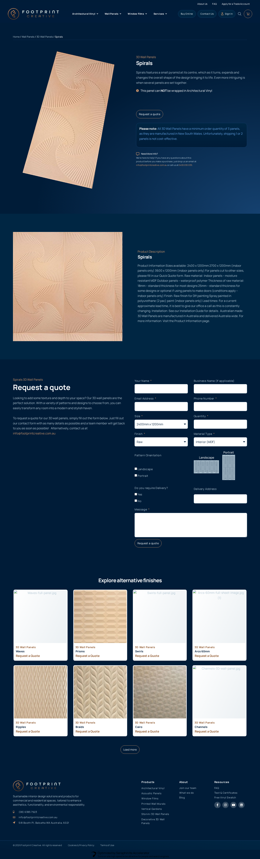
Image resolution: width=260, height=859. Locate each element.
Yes (140, 494)
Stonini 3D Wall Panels (155, 814)
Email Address (144, 398)
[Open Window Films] (146, 14)
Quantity (200, 416)
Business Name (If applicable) (214, 381)
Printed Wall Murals (153, 803)
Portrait (143, 476)
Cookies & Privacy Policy (81, 845)
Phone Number (204, 398)
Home (16, 36)
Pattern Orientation (148, 455)
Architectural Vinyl (152, 788)
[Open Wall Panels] (120, 14)
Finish (139, 434)
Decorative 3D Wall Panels (153, 821)
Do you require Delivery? (151, 488)
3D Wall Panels (45, 36)
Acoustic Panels (151, 793)
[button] (130, 749)
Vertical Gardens (151, 809)
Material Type (203, 434)
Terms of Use (107, 845)
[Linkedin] (241, 805)
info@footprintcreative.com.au (151, 165)
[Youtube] (233, 805)
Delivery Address (205, 489)
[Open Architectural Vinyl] (97, 14)
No (139, 501)
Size (138, 416)
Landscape (145, 469)
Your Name (142, 381)
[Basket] (248, 14)
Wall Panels (28, 36)
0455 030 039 (185, 165)
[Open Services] (166, 14)
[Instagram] (225, 805)
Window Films (149, 798)
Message (141, 509)
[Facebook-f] (217, 805)
